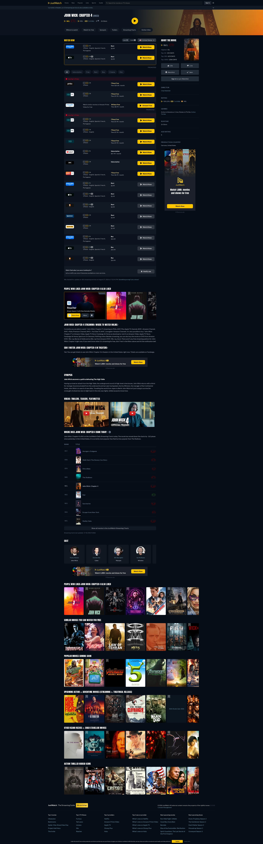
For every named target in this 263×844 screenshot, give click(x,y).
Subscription (77, 72)
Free (88, 72)
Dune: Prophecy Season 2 (197, 819)
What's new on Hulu (139, 831)
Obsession (52, 819)
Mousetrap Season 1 (196, 828)
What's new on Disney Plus (142, 828)
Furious (79, 819)
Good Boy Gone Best (167, 822)
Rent (96, 72)
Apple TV (107, 825)
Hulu (106, 831)
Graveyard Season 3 (196, 831)
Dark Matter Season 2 (196, 825)
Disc (121, 72)
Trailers (114, 30)
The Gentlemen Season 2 (197, 822)
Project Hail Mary (54, 828)
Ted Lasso (79, 822)
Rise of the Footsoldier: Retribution (172, 828)
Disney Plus (108, 828)
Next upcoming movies (167, 815)
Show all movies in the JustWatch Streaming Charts (110, 528)
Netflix (106, 819)
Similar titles (146, 30)
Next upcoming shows (196, 815)
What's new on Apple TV (141, 825)
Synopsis (103, 30)
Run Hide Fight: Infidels (168, 819)
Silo (77, 828)
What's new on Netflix (140, 819)
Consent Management (165, 807)
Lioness (78, 825)
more (85, 315)
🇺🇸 (145, 40)
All (67, 72)
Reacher (79, 831)
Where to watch (72, 30)
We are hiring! (82, 805)
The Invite (51, 831)
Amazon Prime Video (111, 822)
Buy (103, 72)
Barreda (163, 825)
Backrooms (52, 822)
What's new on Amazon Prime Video (145, 822)
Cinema (112, 72)
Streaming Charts (129, 30)
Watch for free (89, 30)
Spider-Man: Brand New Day (58, 825)
